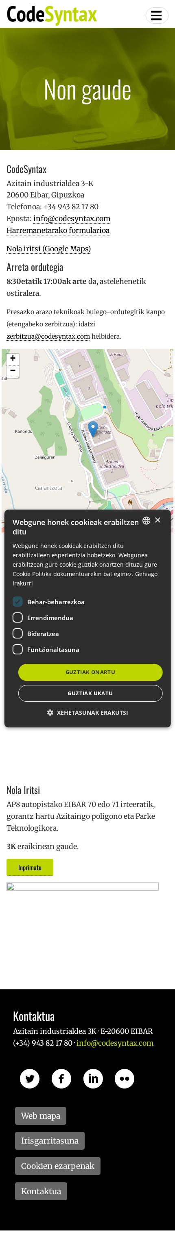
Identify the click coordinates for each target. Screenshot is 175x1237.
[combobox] (146, 521)
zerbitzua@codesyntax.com (48, 336)
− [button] (12, 370)
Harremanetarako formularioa (58, 230)
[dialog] (87, 618)
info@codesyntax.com (71, 218)
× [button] (157, 520)
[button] (87, 712)
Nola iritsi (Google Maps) (49, 248)
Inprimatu (30, 867)
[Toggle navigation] (157, 15)
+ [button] (12, 358)
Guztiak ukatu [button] (90, 693)
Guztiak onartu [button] (91, 672)
